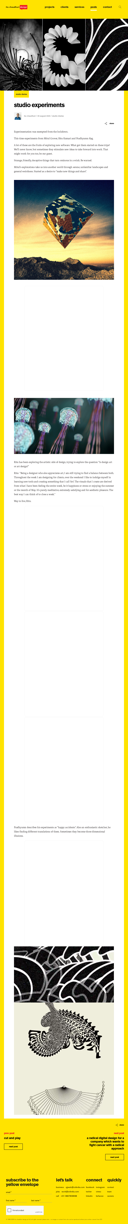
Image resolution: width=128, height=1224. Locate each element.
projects (49, 6)
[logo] (17, 7)
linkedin (89, 1196)
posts (93, 6)
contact (107, 6)
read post (13, 1146)
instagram (100, 1187)
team (109, 1191)
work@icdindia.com (70, 1191)
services (79, 6)
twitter (89, 1191)
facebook (90, 1187)
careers (110, 1196)
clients (64, 6)
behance (100, 1196)
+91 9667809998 (69, 1196)
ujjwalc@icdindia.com (75, 1187)
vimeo (98, 1191)
